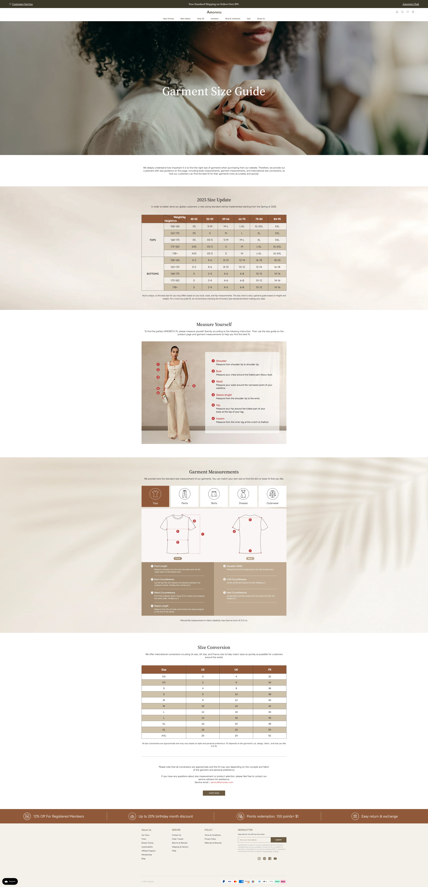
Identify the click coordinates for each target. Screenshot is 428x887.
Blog (143, 858)
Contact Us (176, 835)
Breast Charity (147, 843)
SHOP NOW (214, 793)
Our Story (145, 835)
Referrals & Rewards (213, 843)
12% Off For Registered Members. (214, 4)
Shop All (200, 18)
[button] (384, 4)
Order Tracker (177, 839)
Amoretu (151, 881)
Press (144, 839)
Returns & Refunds (179, 843)
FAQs (174, 851)
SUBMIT (278, 840)
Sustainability (147, 847)
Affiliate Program (149, 851)
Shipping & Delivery (180, 847)
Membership (147, 854)
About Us (261, 18)
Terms (276, 851)
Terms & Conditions (213, 835)
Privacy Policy (210, 839)
